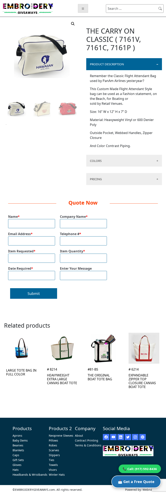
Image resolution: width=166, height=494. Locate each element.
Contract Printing (86, 440)
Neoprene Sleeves (61, 435)
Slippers (54, 455)
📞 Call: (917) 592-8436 (140, 469)
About (79, 435)
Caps (16, 455)
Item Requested (21, 251)
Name (14, 216)
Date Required (20, 268)
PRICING (96, 179)
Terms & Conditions (88, 445)
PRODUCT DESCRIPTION (107, 64)
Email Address (20, 234)
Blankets (18, 450)
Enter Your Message (76, 268)
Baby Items (20, 440)
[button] (73, 23)
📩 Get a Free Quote (136, 481)
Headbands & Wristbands (30, 475)
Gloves (17, 465)
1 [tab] (6, 124)
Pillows (53, 440)
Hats (16, 470)
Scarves (54, 450)
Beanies (18, 445)
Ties (51, 460)
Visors (53, 470)
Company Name (74, 216)
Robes (53, 445)
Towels (53, 465)
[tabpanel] (16, 108)
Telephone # (70, 234)
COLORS (96, 161)
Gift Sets (18, 460)
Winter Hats (57, 475)
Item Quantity (72, 251)
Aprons (17, 435)
